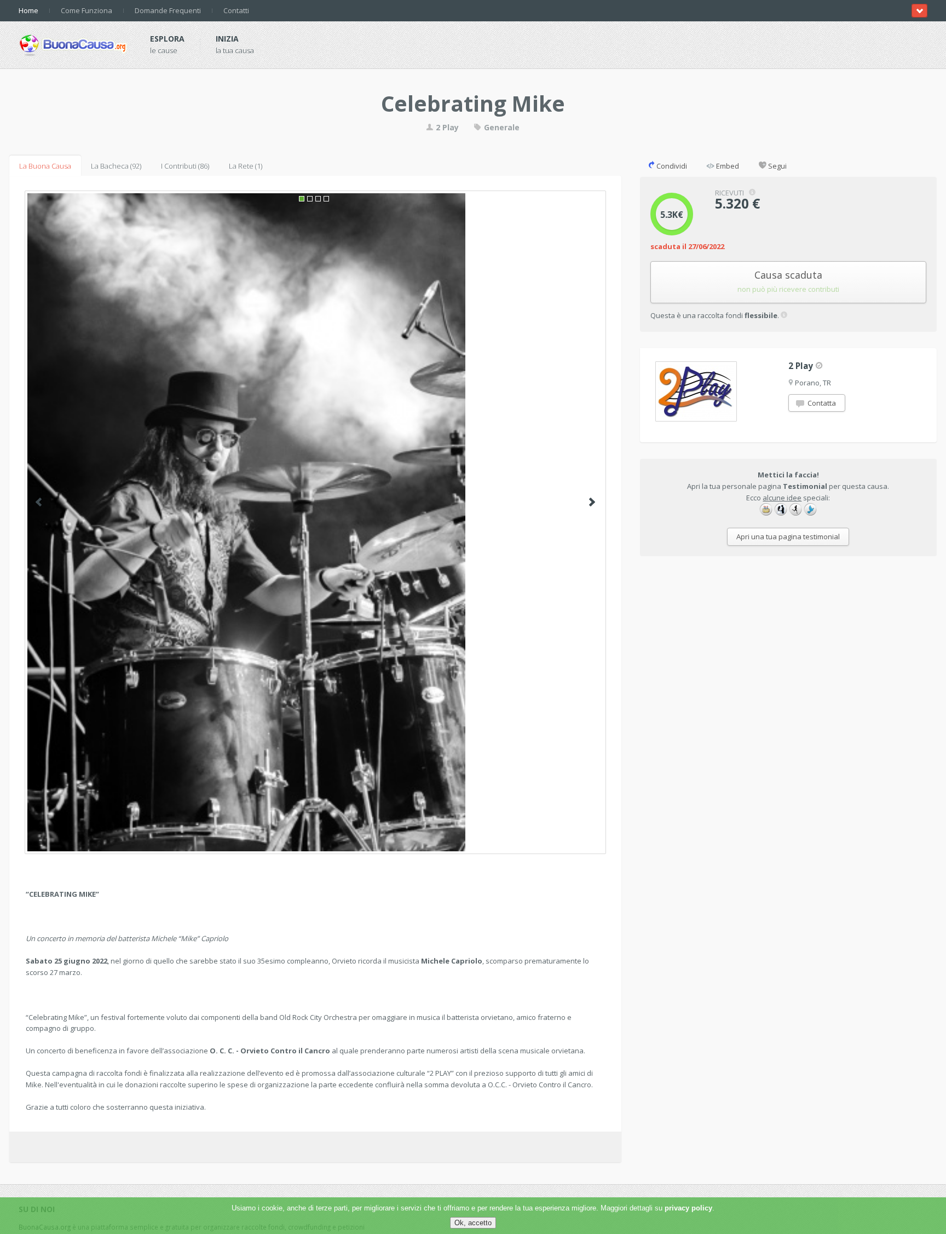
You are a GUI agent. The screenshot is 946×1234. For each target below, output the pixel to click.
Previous (39, 502)
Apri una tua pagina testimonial (788, 536)
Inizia (227, 38)
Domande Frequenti (168, 10)
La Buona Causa (45, 166)
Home (28, 10)
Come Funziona (86, 10)
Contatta (821, 403)
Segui (776, 166)
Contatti (236, 10)
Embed (726, 166)
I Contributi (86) (185, 166)
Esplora (167, 38)
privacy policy (688, 1208)
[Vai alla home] (73, 43)
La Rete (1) (245, 166)
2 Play (446, 127)
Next (592, 502)
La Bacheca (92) (116, 166)
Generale (501, 127)
